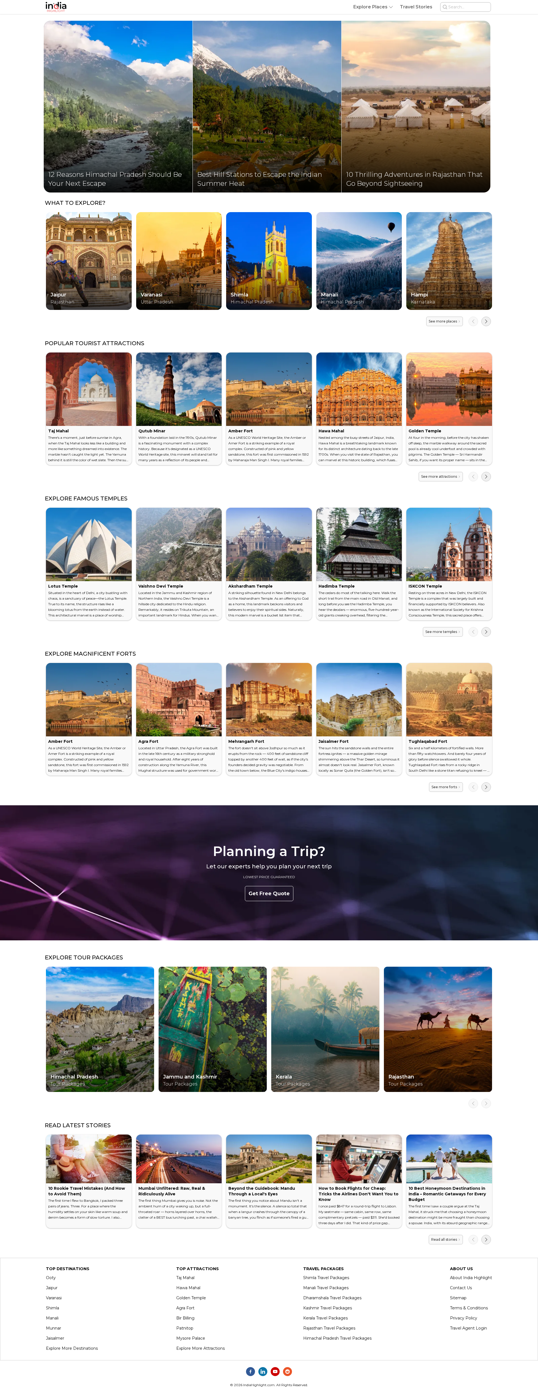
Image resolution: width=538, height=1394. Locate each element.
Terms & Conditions (469, 1308)
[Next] (486, 321)
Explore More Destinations (72, 1348)
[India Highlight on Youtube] (275, 1371)
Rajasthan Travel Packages (329, 1328)
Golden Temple (425, 430)
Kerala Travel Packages (325, 1318)
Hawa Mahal (331, 430)
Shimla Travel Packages (326, 1277)
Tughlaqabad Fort (428, 741)
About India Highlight (471, 1277)
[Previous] (473, 321)
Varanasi (54, 1297)
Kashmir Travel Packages (327, 1308)
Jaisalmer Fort (334, 741)
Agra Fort (148, 741)
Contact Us (461, 1287)
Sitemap (458, 1297)
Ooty (51, 1277)
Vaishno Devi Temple (160, 586)
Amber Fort (240, 430)
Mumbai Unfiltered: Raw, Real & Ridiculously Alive (171, 1191)
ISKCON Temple (425, 586)
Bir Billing (185, 1318)
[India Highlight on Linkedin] (262, 1371)
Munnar (53, 1328)
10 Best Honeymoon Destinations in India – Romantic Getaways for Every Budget (447, 1194)
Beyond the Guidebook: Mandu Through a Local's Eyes (261, 1191)
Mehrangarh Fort (246, 741)
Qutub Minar (151, 430)
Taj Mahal (58, 430)
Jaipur (51, 1287)
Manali (52, 1318)
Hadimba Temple (337, 586)
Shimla (52, 1308)
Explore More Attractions (200, 1348)
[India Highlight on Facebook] (250, 1371)
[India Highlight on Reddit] (287, 1371)
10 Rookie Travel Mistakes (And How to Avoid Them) (86, 1191)
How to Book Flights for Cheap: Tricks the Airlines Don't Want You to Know (358, 1194)
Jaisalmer (55, 1338)
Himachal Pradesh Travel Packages (337, 1338)
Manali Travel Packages (326, 1287)
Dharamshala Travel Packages (332, 1297)
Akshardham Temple (250, 586)
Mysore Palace (190, 1338)
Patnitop (184, 1328)
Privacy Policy (463, 1318)
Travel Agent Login (468, 1328)
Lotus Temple (63, 586)
